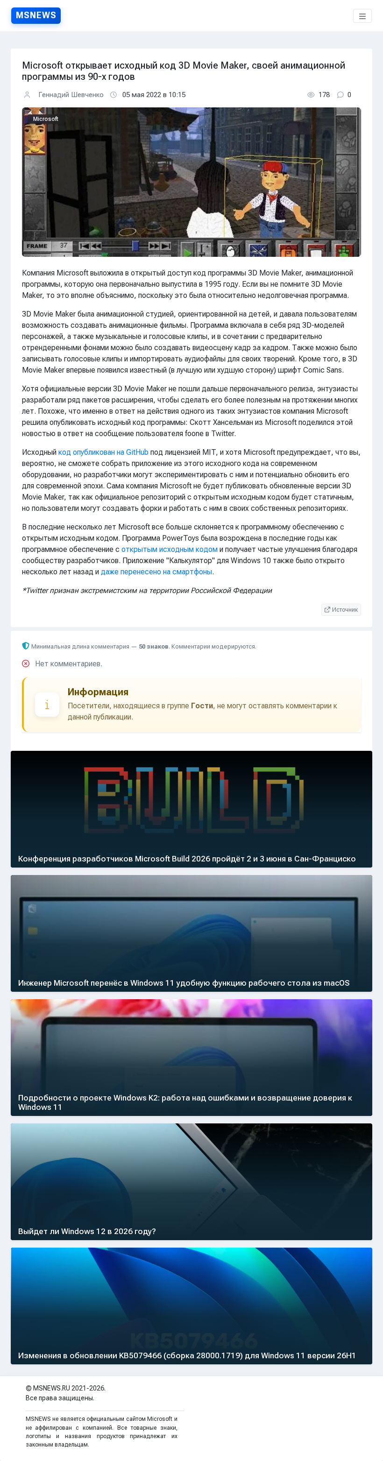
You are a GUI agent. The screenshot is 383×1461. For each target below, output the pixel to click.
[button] (362, 16)
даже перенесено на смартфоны (156, 571)
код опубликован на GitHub (103, 452)
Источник (345, 610)
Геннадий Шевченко (71, 95)
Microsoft (45, 119)
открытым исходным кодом (169, 549)
